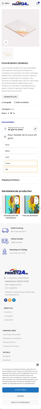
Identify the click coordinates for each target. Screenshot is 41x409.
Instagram (6, 356)
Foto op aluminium (30, 215)
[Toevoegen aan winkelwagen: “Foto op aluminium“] (36, 202)
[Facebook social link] (8, 113)
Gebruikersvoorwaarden (12, 338)
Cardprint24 (8, 320)
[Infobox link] (20, 230)
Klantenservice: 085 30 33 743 (17, 281)
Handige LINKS (9, 331)
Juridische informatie (11, 346)
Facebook (6, 360)
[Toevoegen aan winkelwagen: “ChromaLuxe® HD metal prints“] (17, 202)
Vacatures (8, 312)
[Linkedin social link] (14, 113)
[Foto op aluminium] (30, 204)
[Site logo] (21, 3)
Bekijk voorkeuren (20, 402)
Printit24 (8, 308)
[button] (37, 365)
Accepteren (20, 390)
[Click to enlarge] (6, 42)
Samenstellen (10, 97)
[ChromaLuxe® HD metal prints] (11, 204)
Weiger (20, 396)
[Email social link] (11, 113)
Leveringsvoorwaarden (12, 334)
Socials (6, 352)
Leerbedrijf (8, 316)
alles (12, 109)
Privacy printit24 (9, 342)
